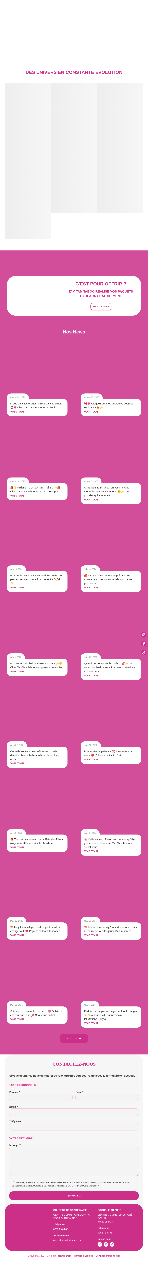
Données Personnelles (108, 1256)
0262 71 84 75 (105, 1232)
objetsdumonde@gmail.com (67, 1240)
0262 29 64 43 (60, 1229)
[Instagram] (144, 635)
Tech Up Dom (64, 1256)
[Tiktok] (144, 652)
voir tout (17, 411)
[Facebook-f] (144, 644)
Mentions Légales (83, 1256)
